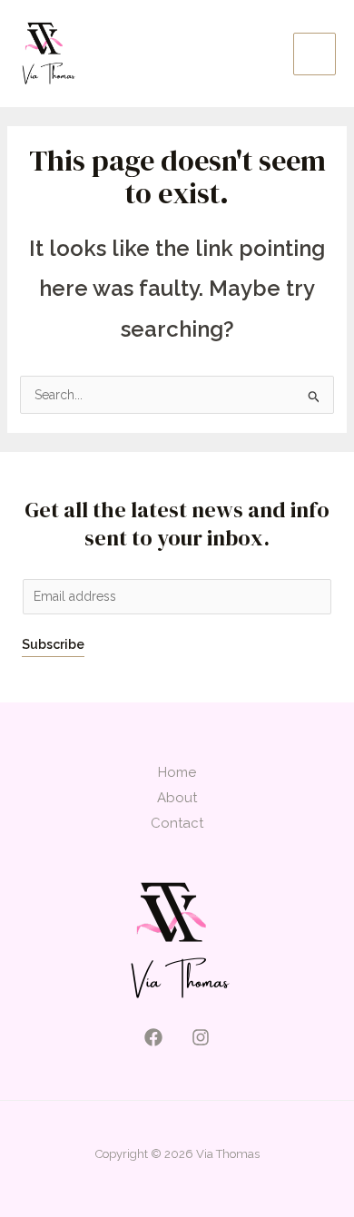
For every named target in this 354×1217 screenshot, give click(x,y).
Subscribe (53, 644)
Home (177, 772)
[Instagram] (201, 1037)
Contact (177, 823)
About (177, 798)
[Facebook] (153, 1037)
